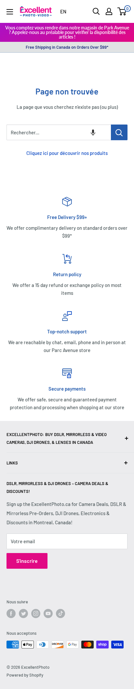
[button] (93, 132)
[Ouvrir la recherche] (96, 11)
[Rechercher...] (119, 132)
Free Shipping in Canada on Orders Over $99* (67, 47)
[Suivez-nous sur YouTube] (48, 613)
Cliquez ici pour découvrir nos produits (67, 153)
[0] (122, 11)
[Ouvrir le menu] (10, 11)
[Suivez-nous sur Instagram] (35, 613)
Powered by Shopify (25, 675)
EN (63, 11)
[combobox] (59, 132)
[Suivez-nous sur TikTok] (60, 613)
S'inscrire (27, 561)
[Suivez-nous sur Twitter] (23, 613)
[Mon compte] (109, 11)
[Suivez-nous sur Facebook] (11, 613)
